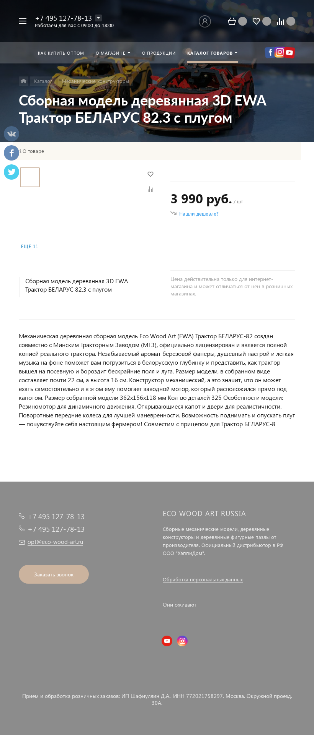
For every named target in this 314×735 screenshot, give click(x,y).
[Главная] (23, 81)
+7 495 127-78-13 (63, 18)
